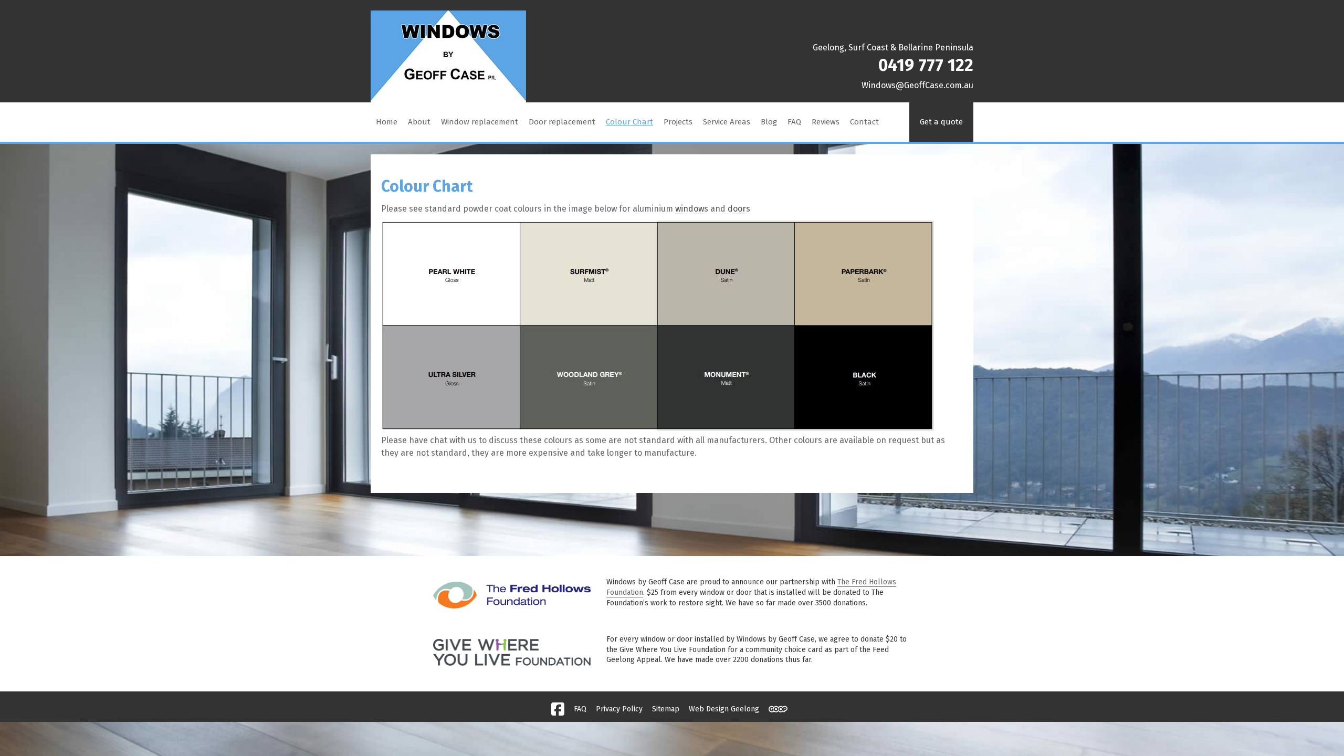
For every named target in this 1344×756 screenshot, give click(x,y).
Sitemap (665, 709)
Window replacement (479, 122)
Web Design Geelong (724, 709)
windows (691, 209)
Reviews (825, 122)
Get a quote (941, 122)
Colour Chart (629, 122)
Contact (864, 122)
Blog (769, 122)
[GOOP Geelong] (778, 709)
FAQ (794, 122)
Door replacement (562, 122)
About (419, 122)
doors (739, 209)
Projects (678, 122)
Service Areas (726, 122)
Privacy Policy (619, 709)
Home (386, 122)
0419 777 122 (925, 65)
